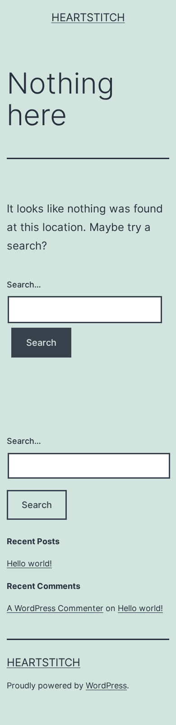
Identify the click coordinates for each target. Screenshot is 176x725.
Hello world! (29, 563)
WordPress (106, 685)
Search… (24, 284)
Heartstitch (88, 17)
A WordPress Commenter (55, 608)
